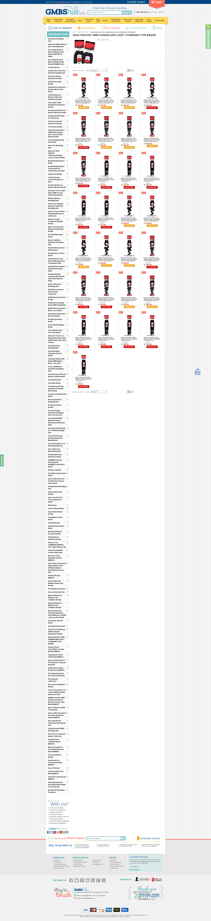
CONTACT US (68, 2)
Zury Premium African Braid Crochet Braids (57, 375)
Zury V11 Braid (54, 768)
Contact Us (58, 862)
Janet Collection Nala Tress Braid (56, 708)
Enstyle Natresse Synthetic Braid (55, 455)
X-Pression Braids (55, 127)
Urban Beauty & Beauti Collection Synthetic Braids (55, 97)
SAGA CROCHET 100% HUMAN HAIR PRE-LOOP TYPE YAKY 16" (83, 219)
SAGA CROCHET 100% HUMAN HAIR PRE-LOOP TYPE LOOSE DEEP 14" (106, 101)
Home (74, 32)
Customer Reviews (116, 866)
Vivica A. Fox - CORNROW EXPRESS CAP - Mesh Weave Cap (57, 544)
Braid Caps (52, 505)
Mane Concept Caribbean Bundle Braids (55, 221)
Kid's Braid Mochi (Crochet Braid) (55, 532)
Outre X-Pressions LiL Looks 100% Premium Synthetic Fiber (57, 692)
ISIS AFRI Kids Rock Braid (55, 235)
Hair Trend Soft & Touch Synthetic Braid (55, 499)
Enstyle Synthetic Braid (55, 320)
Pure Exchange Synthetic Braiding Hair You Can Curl (55, 412)
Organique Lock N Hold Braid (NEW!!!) (55, 656)
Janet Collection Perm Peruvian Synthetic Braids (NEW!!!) (57, 715)
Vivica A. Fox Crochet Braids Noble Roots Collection (56, 213)
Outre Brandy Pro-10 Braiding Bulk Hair (56, 444)
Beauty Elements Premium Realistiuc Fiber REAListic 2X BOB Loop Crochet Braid (57, 614)
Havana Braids (54, 523)
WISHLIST (78, 2)
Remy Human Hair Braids (55, 493)
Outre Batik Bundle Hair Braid (56, 141)
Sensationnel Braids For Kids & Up (56, 117)
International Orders (80, 862)
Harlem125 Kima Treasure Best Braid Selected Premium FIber (56, 277)
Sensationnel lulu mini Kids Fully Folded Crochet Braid (56, 784)
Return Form (78, 864)
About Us (57, 860)
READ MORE (134, 870)
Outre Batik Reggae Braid (56, 326)
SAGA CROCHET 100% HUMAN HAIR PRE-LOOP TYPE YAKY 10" (106, 179)
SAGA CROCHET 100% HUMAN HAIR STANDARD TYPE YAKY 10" (83, 339)
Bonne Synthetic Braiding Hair (55, 400)
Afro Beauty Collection (53, 680)
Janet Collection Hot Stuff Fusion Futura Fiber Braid (56, 481)
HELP (52, 2)
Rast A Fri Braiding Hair (55, 146)
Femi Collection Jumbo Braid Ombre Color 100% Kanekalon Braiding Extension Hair (57, 567)
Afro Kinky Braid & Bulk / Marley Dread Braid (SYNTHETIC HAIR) (56, 53)
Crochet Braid (53, 67)
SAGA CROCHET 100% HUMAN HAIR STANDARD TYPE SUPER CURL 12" (83, 299)
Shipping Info (78, 860)
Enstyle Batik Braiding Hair (57, 487)
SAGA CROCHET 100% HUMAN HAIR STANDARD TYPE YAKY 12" (106, 339)
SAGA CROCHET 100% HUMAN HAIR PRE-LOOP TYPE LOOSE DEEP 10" (83, 101)
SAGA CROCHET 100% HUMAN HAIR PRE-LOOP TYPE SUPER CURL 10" (83, 140)
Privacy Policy (58, 868)
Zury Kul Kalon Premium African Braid (55, 353)
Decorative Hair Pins (56, 592)
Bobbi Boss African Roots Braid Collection (56, 291)
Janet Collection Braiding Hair (54, 285)
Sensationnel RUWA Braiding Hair (56, 729)
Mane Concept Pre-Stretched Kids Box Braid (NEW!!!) (56, 749)
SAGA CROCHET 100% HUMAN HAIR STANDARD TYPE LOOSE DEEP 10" (129, 219)
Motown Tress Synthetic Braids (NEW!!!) (55, 558)
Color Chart (114, 868)
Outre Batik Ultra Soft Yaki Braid (55, 331)
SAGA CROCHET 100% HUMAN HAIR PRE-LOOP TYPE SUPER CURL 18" (83, 179)
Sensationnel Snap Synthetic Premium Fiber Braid (56, 388)
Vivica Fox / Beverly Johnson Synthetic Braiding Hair (55, 206)
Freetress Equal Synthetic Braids (55, 77)
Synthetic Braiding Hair (55, 40)
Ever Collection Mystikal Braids (54, 450)
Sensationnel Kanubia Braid (57, 395)
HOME (48, 2)
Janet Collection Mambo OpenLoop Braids (55, 583)
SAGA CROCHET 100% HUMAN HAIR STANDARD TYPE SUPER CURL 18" (152, 299)
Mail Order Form (79, 866)
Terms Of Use (114, 864)
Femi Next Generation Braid (57, 474)
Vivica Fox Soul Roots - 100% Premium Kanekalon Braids (57, 631)
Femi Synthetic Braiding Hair (54, 347)
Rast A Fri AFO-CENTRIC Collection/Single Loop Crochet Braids (56, 154)
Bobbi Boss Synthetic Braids (57, 298)
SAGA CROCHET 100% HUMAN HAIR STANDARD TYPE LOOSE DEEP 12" (152, 219)
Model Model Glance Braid (56, 162)
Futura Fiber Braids (56, 508)
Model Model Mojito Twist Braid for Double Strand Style (56, 168)
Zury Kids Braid (54, 383)
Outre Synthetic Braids (54, 756)
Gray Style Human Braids (55, 513)
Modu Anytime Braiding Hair (54, 199)
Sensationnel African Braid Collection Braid (57, 111)
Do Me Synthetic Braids (55, 406)
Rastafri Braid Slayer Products (56, 791)
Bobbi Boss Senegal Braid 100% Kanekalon (57, 304)
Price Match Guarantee (61, 866)
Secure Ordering (115, 862)
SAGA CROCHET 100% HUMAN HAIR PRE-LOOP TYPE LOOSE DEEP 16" (129, 101)
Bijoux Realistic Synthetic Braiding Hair (55, 242)
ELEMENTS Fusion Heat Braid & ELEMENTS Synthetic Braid (56, 463)
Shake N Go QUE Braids (54, 83)
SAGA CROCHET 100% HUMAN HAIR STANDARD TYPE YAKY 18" (83, 379)
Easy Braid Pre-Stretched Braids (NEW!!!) (55, 762)
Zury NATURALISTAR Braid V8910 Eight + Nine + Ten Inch (56, 361)
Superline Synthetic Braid (56, 527)
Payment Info (97, 860)
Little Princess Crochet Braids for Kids (55, 179)
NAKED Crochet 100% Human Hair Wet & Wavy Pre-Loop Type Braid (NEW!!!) (56, 700)
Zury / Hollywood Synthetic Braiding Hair (55, 368)
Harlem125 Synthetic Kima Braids (56, 249)
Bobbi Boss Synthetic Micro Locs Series (57, 309)
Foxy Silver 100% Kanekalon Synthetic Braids (56, 104)
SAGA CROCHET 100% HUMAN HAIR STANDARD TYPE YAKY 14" (129, 339)
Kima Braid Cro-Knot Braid (56, 254)
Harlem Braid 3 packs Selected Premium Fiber (56, 268)
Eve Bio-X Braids (54, 470)
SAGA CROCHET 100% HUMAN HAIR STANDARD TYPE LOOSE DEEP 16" (106, 259)
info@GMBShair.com (88, 898)
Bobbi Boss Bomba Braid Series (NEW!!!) (56, 669)
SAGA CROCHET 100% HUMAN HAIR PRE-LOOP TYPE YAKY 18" (106, 219)
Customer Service (60, 864)
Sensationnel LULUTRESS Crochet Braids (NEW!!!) (56, 649)
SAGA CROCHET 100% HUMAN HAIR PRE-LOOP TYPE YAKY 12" (129, 179)
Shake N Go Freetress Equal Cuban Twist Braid (56, 89)
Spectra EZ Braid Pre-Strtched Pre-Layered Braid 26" (57, 662)
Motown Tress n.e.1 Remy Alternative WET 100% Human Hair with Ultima (57, 339)
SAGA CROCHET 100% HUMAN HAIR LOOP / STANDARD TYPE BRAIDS (56, 640)
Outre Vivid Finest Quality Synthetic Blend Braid (55, 438)
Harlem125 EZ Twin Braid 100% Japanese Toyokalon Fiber (56, 261)
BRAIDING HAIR (83, 32)
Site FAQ (113, 860)
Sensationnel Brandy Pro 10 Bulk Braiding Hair (56, 430)
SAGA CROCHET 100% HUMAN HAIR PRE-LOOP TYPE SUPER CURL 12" (106, 140)
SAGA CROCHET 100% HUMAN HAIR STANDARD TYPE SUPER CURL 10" (152, 259)
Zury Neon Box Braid (56, 626)
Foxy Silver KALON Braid (55, 621)
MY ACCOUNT (87, 2)
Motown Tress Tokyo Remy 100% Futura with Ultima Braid (56, 192)
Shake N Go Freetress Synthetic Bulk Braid (56, 72)
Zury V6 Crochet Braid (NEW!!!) (57, 778)
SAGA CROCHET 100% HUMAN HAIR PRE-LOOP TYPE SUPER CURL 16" (152, 140)
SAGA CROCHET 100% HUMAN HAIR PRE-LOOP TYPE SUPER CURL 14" (129, 140)
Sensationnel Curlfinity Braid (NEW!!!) (54, 741)
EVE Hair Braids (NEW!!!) (54, 576)
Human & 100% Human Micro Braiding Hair (57, 45)
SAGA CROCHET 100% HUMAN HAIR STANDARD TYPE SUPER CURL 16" (129, 299)
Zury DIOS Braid (54, 380)
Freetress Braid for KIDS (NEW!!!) (56, 772)
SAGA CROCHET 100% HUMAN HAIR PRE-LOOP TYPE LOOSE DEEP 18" (152, 101)
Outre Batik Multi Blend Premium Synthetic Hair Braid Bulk (56, 421)
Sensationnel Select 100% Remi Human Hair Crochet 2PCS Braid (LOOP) (56, 133)
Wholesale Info (98, 864)
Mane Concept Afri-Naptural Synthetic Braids (56, 229)
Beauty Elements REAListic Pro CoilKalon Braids (55, 597)
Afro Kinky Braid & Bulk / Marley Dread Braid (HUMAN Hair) (56, 62)
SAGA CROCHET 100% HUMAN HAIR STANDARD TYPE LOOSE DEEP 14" (83, 259)
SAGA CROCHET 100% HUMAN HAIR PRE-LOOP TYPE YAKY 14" (152, 179)
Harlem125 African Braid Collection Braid (57, 186)
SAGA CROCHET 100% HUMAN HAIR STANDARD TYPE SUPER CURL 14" (106, 299)
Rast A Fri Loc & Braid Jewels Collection (56, 735)
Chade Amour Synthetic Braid (54, 538)
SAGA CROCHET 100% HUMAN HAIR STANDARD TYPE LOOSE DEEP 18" (129, 259)
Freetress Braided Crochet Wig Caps (55, 551)
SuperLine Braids (55, 174)
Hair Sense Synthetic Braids (56, 685)
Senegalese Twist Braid (55, 518)
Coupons (96, 862)
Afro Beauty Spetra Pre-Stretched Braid (56, 674)
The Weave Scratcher (56, 589)
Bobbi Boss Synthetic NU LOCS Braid (57, 315)
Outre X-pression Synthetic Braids (55, 122)
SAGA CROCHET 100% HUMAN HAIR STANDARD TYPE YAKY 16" (152, 339)
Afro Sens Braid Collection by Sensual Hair (57, 723)
